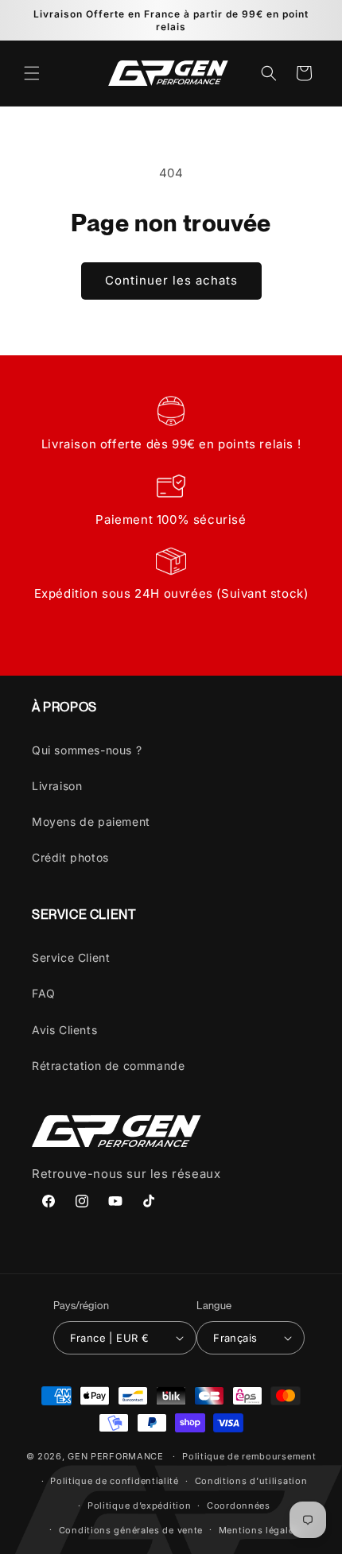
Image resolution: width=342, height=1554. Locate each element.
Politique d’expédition (139, 1505)
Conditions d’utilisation (251, 1480)
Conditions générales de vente (131, 1530)
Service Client (71, 957)
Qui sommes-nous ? (87, 750)
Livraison (57, 786)
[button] (31, 73)
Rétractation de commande (108, 1065)
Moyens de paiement (91, 821)
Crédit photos (70, 857)
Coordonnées (238, 1505)
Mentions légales (259, 1530)
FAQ (44, 993)
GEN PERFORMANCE (116, 1456)
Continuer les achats (171, 280)
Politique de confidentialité (114, 1480)
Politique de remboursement (249, 1456)
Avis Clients (64, 1030)
